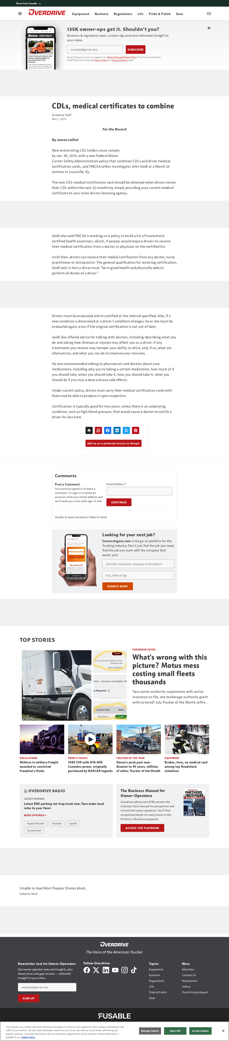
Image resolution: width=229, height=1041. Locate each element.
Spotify (73, 823)
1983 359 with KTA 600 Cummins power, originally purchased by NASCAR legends (90, 766)
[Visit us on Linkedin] (106, 969)
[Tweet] (126, 430)
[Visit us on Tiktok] (134, 969)
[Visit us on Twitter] (96, 969)
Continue (119, 502)
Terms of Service (120, 60)
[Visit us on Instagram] (124, 969)
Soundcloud (34, 830)
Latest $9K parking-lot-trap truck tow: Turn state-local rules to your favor (64, 806)
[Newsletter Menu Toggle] (209, 13)
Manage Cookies (150, 1030)
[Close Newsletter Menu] (209, 28)
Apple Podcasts (36, 823)
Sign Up (29, 998)
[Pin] (135, 430)
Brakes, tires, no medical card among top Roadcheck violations (186, 766)
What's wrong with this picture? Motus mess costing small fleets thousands (169, 669)
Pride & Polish (77, 757)
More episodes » (35, 815)
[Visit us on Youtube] (115, 969)
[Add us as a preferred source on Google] (98, 430)
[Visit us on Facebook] (87, 969)
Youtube (57, 823)
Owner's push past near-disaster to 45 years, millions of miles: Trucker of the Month (138, 766)
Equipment (172, 757)
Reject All (175, 1030)
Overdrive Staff (61, 115)
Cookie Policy (28, 1037)
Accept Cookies (200, 1030)
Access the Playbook (142, 828)
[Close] (223, 1031)
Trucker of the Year (130, 757)
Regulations (28, 757)
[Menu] (20, 13)
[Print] (89, 430)
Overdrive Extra (144, 649)
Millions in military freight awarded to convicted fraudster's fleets (39, 766)
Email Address (116, 484)
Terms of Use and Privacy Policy (122, 57)
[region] (114, 1031)
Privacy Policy (101, 60)
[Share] (107, 430)
